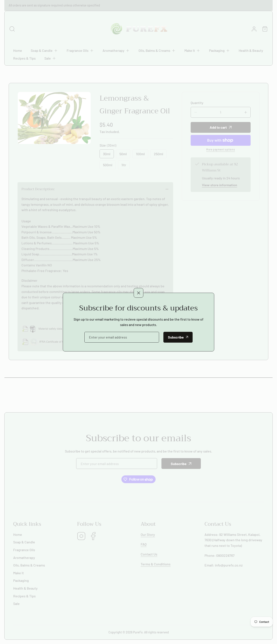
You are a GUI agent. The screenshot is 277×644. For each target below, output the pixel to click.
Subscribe (176, 337)
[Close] (138, 293)
